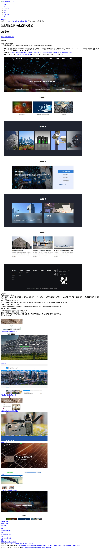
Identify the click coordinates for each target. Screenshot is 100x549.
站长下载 (9, 543)
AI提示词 (30, 543)
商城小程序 (77, 545)
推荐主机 (6, 14)
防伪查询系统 (60, 545)
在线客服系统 (52, 545)
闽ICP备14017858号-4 (28, 547)
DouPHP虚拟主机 (17, 543)
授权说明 (8, 530)
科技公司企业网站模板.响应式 (9, 490)
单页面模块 (24, 52)
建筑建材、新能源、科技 (20, 21)
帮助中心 (3, 538)
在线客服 (3, 525)
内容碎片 (61, 52)
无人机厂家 (4, 442)
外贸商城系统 (45, 545)
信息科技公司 (4, 521)
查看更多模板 (4, 523)
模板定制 (8, 534)
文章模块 (18, 52)
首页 (5, 4)
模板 (5, 10)
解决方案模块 (42, 52)
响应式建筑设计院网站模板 (8, 395)
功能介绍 (3, 530)
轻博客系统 (38, 545)
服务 (2, 532)
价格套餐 (6, 8)
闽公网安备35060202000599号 (43, 547)
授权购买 (3, 534)
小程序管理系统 (30, 545)
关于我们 (3, 542)
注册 (4, 19)
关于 (2, 540)
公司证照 (13, 542)
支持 (2, 536)
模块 (5, 12)
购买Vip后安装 (5, 37)
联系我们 (8, 542)
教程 (5, 16)
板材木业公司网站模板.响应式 (9, 331)
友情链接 (48, 52)
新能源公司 (4, 474)
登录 (2, 19)
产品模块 (12, 52)
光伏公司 (3, 363)
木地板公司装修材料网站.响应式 (9, 411)
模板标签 (8, 538)
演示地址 (11, 37)
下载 (5, 6)
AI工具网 (24, 543)
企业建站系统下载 (69, 545)
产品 (2, 528)
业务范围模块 (55, 52)
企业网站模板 (22, 545)
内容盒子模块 (68, 52)
